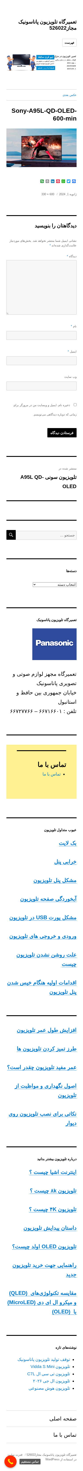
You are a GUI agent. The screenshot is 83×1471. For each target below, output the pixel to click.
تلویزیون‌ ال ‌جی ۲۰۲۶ (51, 1381)
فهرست (69, 42)
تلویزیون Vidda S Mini (50, 1366)
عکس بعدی (70, 95)
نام (74, 326)
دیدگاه (72, 256)
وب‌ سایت (70, 376)
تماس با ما (51, 774)
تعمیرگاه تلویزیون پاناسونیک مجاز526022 (52, 1454)
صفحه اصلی (63, 1419)
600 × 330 (47, 194)
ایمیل (72, 351)
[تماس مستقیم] (10, 1461)
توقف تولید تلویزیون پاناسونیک (43, 1359)
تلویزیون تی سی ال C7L (48, 1374)
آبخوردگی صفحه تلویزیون (48, 899)
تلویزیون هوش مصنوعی (49, 1388)
